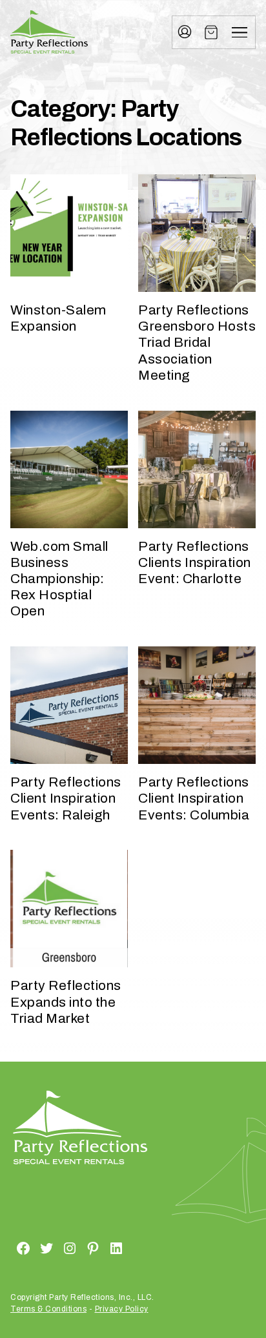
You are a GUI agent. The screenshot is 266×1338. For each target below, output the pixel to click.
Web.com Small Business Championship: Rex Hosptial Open (59, 579)
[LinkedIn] (100, 1247)
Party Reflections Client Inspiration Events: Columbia (193, 798)
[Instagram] (54, 1247)
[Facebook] (7, 1247)
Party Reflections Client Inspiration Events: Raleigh (65, 798)
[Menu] (239, 32)
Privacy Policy (121, 1308)
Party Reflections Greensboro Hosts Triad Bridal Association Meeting (197, 342)
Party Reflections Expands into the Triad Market (65, 1001)
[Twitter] (31, 1247)
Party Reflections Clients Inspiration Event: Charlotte (194, 562)
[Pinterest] (77, 1247)
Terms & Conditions (48, 1308)
